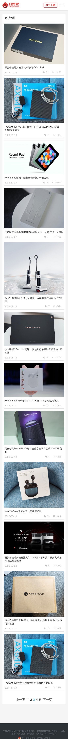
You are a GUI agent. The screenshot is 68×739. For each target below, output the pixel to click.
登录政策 (30, 733)
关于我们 (55, 730)
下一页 (47, 699)
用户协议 (21, 733)
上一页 (20, 699)
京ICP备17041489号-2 (46, 733)
